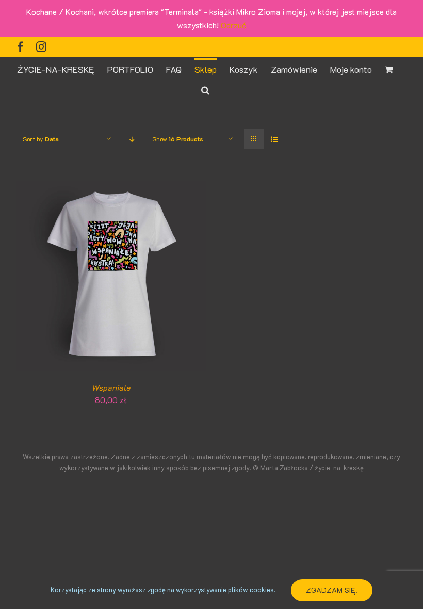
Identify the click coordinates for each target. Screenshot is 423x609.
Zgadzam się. (331, 590)
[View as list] (274, 139)
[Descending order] (132, 139)
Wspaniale (111, 387)
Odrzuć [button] (233, 25)
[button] (205, 89)
